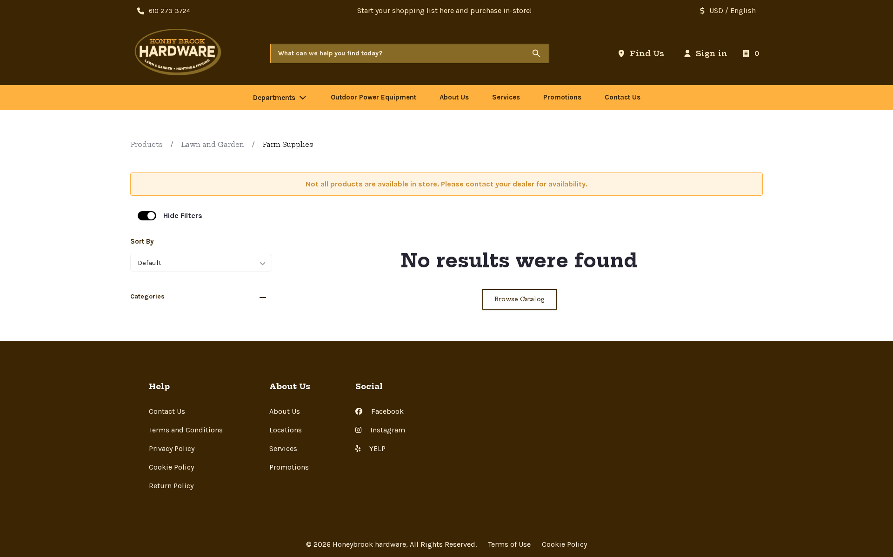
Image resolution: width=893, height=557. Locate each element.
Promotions (289, 467)
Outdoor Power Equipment (373, 97)
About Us (284, 411)
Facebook (386, 411)
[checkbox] (147, 215)
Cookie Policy (171, 467)
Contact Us (167, 411)
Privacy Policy (171, 448)
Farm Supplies (287, 144)
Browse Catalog (519, 299)
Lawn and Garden (212, 144)
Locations (285, 429)
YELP (376, 448)
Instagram (386, 429)
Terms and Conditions (186, 429)
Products (146, 144)
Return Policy (171, 485)
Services (283, 448)
